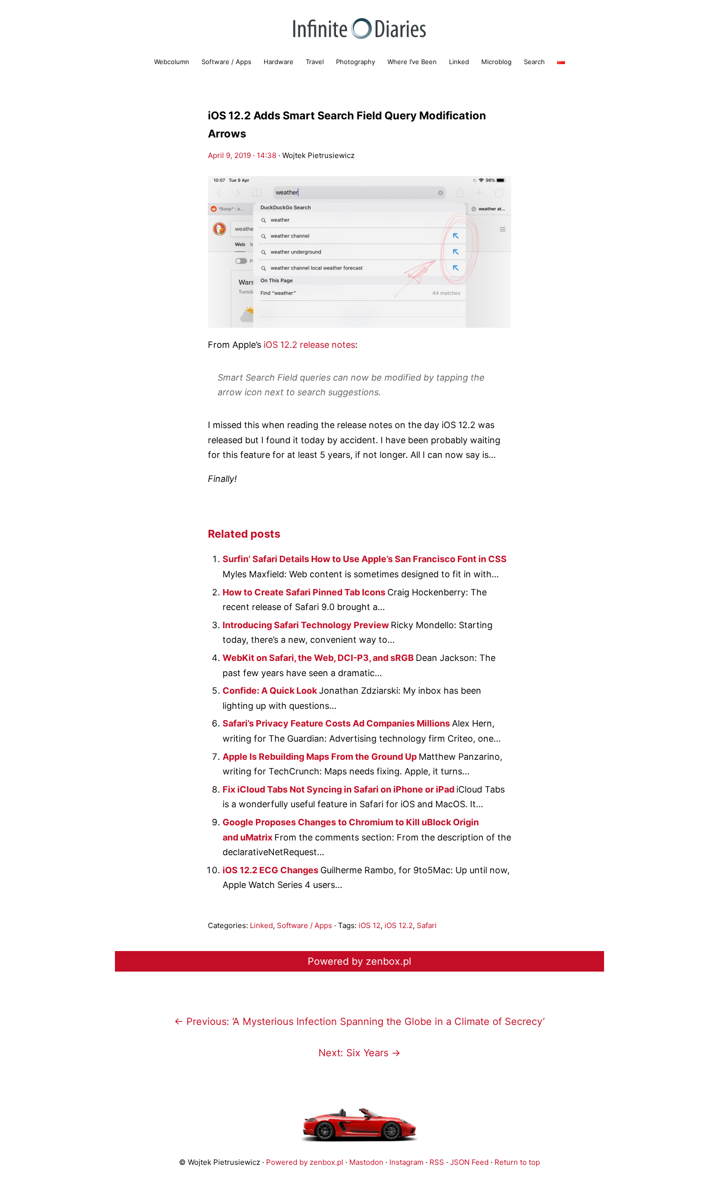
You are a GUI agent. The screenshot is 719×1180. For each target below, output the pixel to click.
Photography (355, 62)
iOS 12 (370, 925)
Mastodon (366, 1162)
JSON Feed (469, 1162)
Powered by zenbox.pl (359, 961)
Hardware (278, 62)
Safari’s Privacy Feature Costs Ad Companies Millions (337, 723)
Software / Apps (226, 62)
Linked (459, 62)
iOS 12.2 (398, 925)
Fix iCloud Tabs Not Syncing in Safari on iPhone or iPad (339, 789)
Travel (315, 62)
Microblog (496, 62)
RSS (436, 1162)
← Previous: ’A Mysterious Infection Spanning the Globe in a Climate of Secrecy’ (359, 1021)
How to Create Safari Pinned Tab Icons (305, 592)
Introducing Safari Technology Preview (307, 625)
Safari (427, 925)
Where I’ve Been (412, 62)
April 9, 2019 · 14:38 (242, 155)
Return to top (517, 1162)
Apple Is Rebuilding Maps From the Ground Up (321, 756)
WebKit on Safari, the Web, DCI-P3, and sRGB (319, 658)
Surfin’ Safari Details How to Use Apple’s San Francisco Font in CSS (365, 559)
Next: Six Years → (359, 1053)
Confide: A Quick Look (271, 690)
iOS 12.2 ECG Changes (271, 870)
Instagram (406, 1162)
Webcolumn (171, 62)
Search (534, 62)
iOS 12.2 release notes (309, 345)
